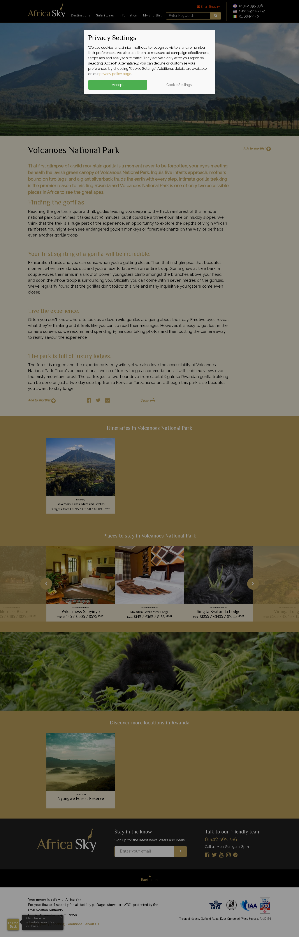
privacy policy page (115, 74)
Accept (118, 85)
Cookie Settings (179, 85)
